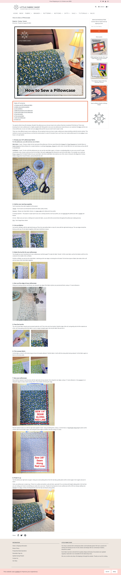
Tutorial (25, 21)
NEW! (21, 13)
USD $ (102, 6)
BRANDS (37, 13)
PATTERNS (47, 13)
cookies (17, 571)
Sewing (20, 21)
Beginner (15, 21)
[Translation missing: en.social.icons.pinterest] (25, 535)
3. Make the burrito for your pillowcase (23, 110)
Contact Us (15, 558)
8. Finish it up (17, 119)
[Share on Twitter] (21, 535)
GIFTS (66, 13)
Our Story (15, 560)
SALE (73, 13)
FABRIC (27, 13)
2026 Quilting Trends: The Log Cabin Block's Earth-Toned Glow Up (99, 58)
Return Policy (16, 548)
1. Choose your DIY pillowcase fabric (23, 105)
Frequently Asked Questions (20, 550)
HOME (15, 13)
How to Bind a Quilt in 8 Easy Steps (99, 104)
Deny (114, 571)
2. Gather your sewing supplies (21, 107)
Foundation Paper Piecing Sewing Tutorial (99, 81)
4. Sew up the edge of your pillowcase (23, 112)
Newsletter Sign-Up (17, 553)
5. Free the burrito (18, 114)
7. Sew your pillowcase (19, 117)
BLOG (92, 13)
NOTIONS (57, 13)
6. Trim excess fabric (19, 116)
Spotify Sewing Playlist (18, 555)
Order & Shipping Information (20, 545)
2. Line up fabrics (18, 108)
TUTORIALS (83, 13)
